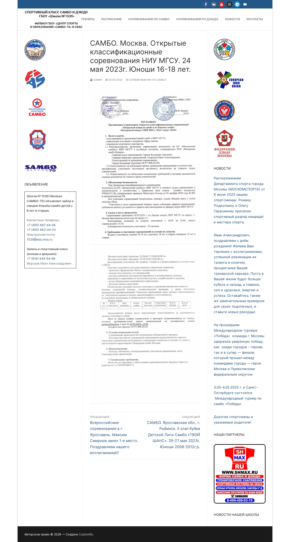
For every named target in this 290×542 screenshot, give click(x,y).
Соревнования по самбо (147, 79)
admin (97, 79)
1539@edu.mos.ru (39, 239)
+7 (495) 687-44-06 (41, 225)
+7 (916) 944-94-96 (41, 258)
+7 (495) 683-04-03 (41, 229)
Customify (86, 534)
